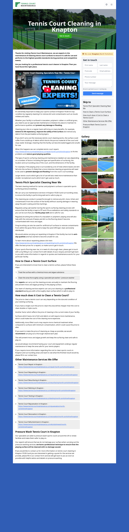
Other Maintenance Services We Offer (97, 121)
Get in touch (65, 36)
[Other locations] (106, 4)
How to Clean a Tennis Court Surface (97, 112)
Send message (97, 93)
